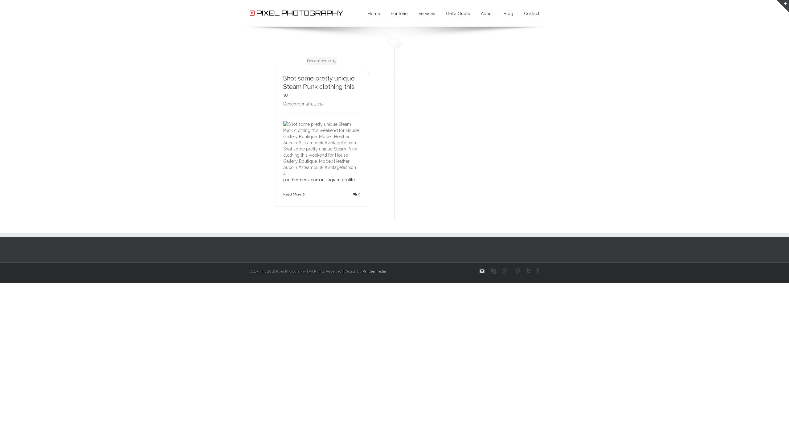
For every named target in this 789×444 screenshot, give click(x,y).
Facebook (538, 270)
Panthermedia (374, 271)
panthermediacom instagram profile (319, 179)
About (487, 13)
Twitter (528, 270)
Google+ (506, 271)
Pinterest (517, 271)
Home (374, 13)
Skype (494, 271)
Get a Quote (458, 13)
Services (427, 13)
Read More (292, 194)
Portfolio (399, 13)
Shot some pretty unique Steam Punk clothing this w (319, 87)
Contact (531, 13)
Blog (508, 13)
